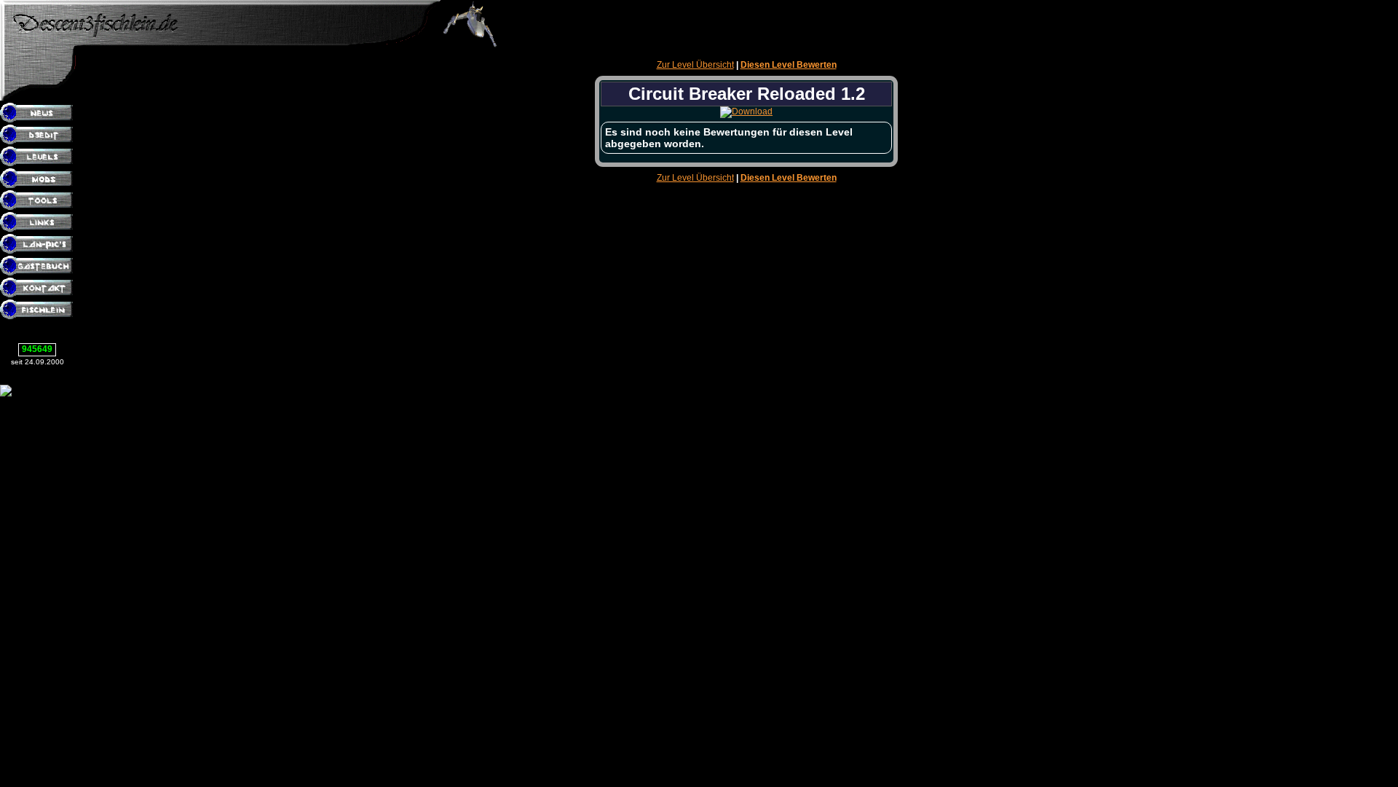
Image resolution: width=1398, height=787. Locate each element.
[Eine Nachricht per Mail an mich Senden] (38, 288)
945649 (37, 349)
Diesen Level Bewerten (789, 65)
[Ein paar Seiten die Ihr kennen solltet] (38, 223)
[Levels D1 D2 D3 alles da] (38, 157)
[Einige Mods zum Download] (38, 179)
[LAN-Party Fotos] (38, 245)
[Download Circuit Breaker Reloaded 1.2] (746, 111)
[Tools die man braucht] (38, 201)
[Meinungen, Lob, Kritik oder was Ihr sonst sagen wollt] (38, 267)
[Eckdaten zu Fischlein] (38, 310)
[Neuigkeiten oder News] (38, 114)
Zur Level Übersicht (695, 65)
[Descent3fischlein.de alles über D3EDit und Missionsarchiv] (220, 44)
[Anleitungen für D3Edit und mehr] (38, 135)
